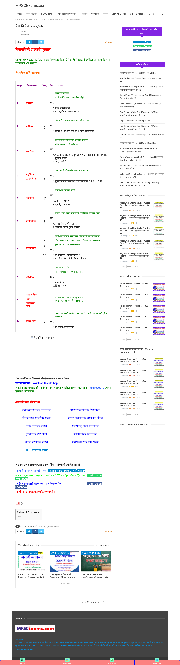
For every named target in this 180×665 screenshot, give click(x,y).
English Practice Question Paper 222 (135, 121)
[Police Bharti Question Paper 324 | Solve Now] (159, 298)
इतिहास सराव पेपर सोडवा (85, 434)
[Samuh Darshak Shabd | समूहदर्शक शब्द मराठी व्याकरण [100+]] (96, 561)
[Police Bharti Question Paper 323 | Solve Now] (159, 309)
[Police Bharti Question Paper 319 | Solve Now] (159, 331)
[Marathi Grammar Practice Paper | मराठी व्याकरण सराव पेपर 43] (159, 384)
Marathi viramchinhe (28, 526)
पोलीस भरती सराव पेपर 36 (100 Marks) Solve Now (138, 73)
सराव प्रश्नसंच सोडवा (36, 426)
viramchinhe (41, 526)
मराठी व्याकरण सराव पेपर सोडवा (85, 409)
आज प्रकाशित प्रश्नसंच (67, 14)
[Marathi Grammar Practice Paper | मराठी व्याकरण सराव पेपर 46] (159, 373)
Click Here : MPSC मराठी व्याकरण (67, 470)
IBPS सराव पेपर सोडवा (36, 450)
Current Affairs (137, 14)
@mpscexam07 (95, 602)
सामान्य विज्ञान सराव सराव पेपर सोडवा (85, 418)
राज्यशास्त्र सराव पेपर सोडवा (85, 426)
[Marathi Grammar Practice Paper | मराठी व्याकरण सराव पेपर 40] (159, 406)
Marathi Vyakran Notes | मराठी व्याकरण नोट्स (60, 553)
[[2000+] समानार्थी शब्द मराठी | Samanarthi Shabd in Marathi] (64, 561)
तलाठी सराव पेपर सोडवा (36, 442)
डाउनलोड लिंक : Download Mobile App (36, 383)
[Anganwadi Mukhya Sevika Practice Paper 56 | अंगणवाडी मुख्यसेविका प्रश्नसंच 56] (159, 231)
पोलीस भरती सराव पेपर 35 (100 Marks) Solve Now (138, 143)
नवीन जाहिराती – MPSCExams (39, 14)
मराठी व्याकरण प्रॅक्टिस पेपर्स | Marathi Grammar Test (28, 553)
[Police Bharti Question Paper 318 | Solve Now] (159, 287)
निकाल (105, 14)
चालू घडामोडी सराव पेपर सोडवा (36, 409)
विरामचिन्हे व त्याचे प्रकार (53, 526)
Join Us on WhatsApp (143, 46)
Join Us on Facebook (142, 50)
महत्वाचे (84, 14)
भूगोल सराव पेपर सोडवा (36, 434)
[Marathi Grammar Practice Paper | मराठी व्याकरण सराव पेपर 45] (159, 362)
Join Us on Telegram (142, 42)
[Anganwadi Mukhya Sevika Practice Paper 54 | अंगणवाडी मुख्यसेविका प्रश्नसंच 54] (159, 256)
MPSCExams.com (31, 5)
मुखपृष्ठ (19, 14)
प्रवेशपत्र (95, 14)
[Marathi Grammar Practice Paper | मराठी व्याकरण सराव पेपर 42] (159, 395)
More (151, 14)
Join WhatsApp (119, 14)
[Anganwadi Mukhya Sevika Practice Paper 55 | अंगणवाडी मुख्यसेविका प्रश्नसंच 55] (159, 244)
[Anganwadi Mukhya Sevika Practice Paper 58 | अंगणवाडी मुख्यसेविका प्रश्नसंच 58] (159, 206)
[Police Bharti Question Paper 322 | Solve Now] (159, 320)
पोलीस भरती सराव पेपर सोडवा (36, 418)
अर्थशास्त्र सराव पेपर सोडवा (85, 442)
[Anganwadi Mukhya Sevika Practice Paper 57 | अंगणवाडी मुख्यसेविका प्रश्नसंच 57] (159, 218)
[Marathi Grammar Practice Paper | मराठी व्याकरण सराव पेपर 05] (32, 561)
